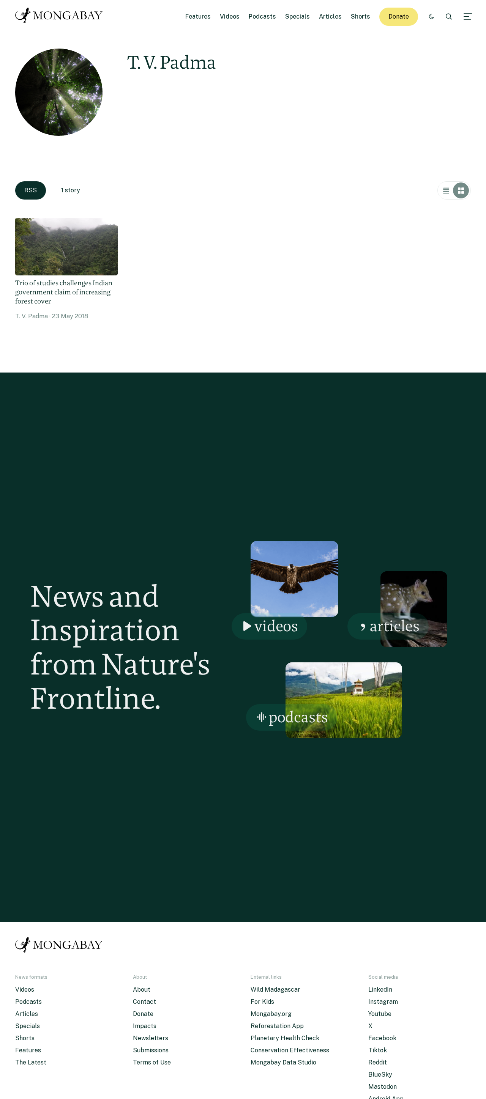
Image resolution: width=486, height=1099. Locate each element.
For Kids (262, 1001)
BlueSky (380, 1074)
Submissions (151, 1050)
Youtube (379, 1013)
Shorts (360, 16)
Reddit (377, 1062)
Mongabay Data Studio (283, 1062)
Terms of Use (152, 1062)
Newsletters (150, 1038)
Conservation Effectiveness (290, 1050)
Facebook (382, 1038)
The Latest (30, 1062)
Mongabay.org (271, 1013)
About (141, 989)
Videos (230, 16)
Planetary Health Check (285, 1038)
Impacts (144, 1026)
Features (198, 16)
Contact (144, 1001)
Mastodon (382, 1086)
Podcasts (262, 16)
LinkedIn (380, 989)
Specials (297, 16)
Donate (398, 16)
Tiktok (377, 1050)
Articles (330, 16)
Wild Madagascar (275, 989)
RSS (30, 190)
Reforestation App (277, 1026)
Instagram (383, 1001)
